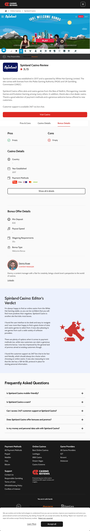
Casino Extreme (38, 464)
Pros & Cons (25, 123)
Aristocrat (64, 461)
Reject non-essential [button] (45, 518)
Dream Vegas (37, 461)
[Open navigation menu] (83, 4)
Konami (63, 457)
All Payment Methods (13, 450)
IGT (61, 454)
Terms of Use (10, 482)
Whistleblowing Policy (13, 485)
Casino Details (44, 123)
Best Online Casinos (40, 450)
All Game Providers (68, 450)
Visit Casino (45, 114)
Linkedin (11, 280)
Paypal (7, 454)
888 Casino (37, 457)
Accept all (52, 524)
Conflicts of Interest (12, 489)
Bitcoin (7, 464)
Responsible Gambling (14, 478)
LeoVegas (36, 454)
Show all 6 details (46, 191)
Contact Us (9, 475)
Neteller (8, 457)
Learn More (31, 524)
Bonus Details (64, 123)
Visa (6, 461)
